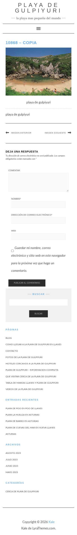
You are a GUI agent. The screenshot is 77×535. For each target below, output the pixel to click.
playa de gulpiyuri (38, 8)
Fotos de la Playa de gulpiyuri (24, 357)
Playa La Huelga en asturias (22, 415)
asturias (11, 434)
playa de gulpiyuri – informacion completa (32, 370)
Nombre (16, 199)
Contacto (12, 351)
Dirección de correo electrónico (31, 215)
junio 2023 (12, 466)
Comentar (14, 170)
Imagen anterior (21, 133)
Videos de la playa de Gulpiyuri (24, 389)
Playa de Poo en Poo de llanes (24, 408)
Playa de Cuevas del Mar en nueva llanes (30, 428)
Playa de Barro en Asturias (22, 421)
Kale (52, 522)
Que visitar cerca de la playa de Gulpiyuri (31, 376)
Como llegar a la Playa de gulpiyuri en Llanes (33, 344)
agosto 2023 (13, 453)
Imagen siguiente (55, 133)
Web (13, 231)
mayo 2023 (12, 472)
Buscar (38, 314)
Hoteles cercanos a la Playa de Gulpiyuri (31, 364)
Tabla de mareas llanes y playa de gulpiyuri (32, 383)
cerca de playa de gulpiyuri (22, 491)
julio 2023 (12, 459)
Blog (9, 338)
